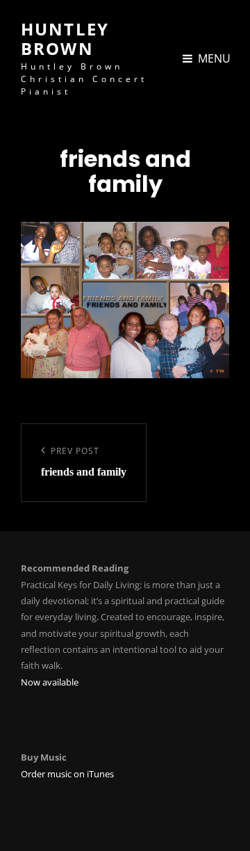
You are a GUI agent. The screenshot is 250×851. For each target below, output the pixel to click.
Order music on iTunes (67, 774)
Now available (49, 682)
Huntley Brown (65, 38)
